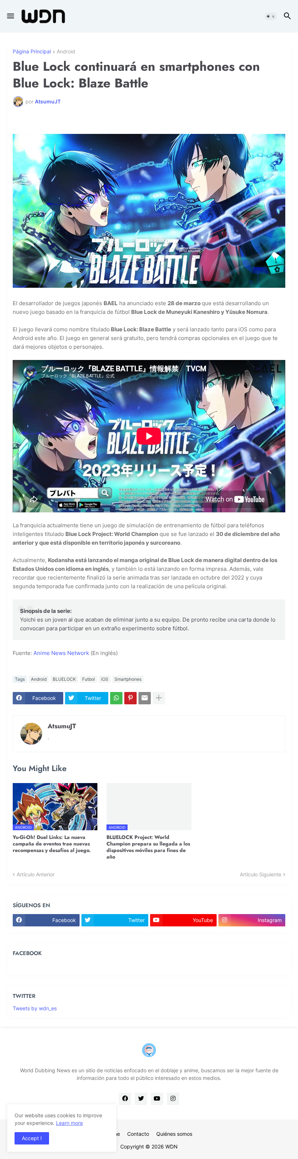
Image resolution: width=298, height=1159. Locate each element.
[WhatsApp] (116, 698)
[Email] (144, 698)
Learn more (69, 1123)
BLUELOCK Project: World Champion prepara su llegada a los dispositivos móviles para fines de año (148, 847)
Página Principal (32, 51)
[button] (10, 16)
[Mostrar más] (159, 698)
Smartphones (127, 679)
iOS (104, 679)
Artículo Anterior (36, 874)
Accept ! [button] (32, 1138)
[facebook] (125, 1099)
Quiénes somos (174, 1134)
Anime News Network (61, 653)
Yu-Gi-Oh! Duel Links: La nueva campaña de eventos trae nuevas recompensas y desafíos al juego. (52, 844)
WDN (171, 1146)
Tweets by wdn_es (35, 1008)
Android (66, 51)
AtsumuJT (62, 726)
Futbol (88, 679)
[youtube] (157, 1099)
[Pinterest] (130, 698)
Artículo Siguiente (260, 874)
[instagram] (173, 1099)
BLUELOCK (64, 679)
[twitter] (141, 1099)
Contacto (138, 1134)
